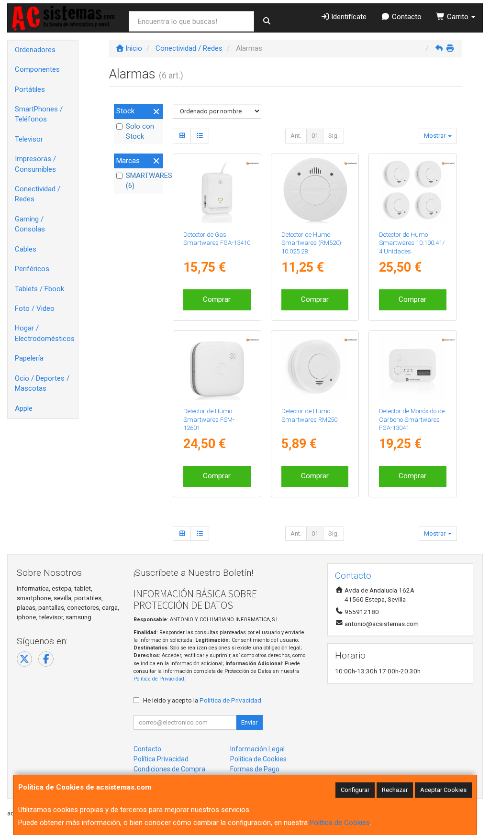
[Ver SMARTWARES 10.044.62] (315, 367)
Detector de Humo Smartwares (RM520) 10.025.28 (311, 243)
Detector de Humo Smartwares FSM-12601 (208, 419)
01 (315, 135)
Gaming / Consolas (30, 224)
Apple (24, 408)
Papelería (29, 358)
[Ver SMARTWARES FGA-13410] (217, 190)
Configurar (355, 789)
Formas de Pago (254, 769)
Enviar (249, 722)
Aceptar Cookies (443, 789)
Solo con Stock (140, 131)
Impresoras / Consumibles (35, 163)
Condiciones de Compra (169, 769)
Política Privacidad (161, 759)
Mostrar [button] (435, 135)
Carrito (457, 16)
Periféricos (32, 268)
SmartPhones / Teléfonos (39, 114)
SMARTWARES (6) (143, 180)
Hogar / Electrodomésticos (45, 333)
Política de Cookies (340, 822)
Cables (25, 249)
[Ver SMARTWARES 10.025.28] (315, 190)
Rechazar (395, 789)
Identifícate (348, 16)
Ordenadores (35, 49)
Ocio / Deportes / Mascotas (42, 383)
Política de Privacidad (159, 679)
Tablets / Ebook (39, 289)
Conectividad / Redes (37, 194)
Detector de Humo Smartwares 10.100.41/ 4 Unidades (412, 243)
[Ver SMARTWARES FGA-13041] (413, 367)
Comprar (217, 299)
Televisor (29, 139)
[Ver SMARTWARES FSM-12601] (217, 367)
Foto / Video (35, 308)
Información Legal (257, 749)
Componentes (37, 69)
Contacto (406, 16)
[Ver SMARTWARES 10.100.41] (413, 190)
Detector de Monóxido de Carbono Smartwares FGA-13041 (412, 419)
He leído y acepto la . (203, 700)
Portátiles (30, 89)
